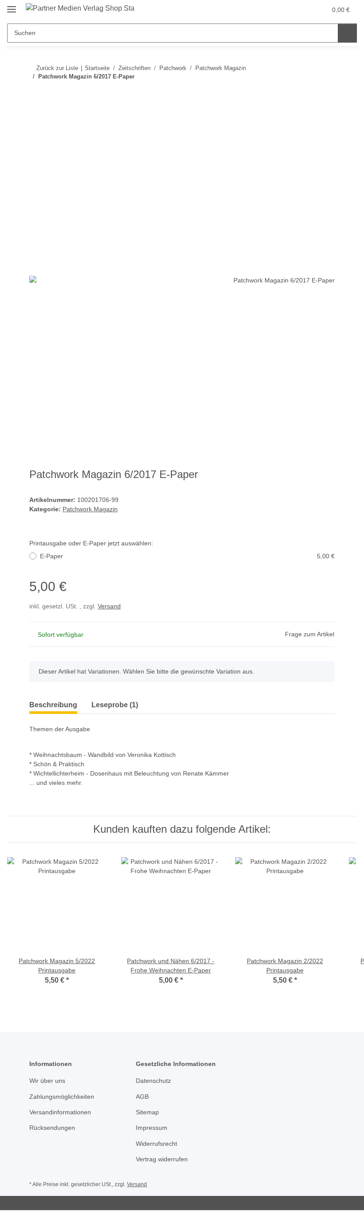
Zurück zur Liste (57, 68)
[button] (284, 10)
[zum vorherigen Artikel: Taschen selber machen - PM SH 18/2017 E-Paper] (306, 94)
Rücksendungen (52, 1127)
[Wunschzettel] (302, 10)
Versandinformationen (60, 1112)
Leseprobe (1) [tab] (114, 705)
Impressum (151, 1127)
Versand (109, 606)
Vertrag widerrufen (162, 1159)
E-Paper (187, 556)
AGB (142, 1096)
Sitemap (147, 1112)
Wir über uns (47, 1080)
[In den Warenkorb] (36, 123)
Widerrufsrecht (156, 1143)
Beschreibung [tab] (53, 705)
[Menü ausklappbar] (11, 5)
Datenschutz (153, 1080)
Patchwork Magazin (90, 509)
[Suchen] (347, 33)
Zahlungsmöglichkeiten (61, 1096)
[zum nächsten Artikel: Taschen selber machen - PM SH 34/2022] (325, 94)
